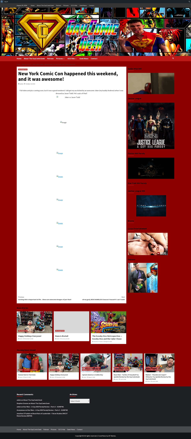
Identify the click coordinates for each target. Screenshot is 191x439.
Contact (91, 5)
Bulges (20, 370)
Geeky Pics (34, 370)
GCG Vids (74, 5)
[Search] (173, 58)
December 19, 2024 (29, 339)
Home (33, 5)
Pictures (66, 5)
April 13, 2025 (28, 377)
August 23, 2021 (108, 341)
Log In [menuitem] (6, 1)
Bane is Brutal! (61, 336)
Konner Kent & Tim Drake (27, 375)
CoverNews (102, 436)
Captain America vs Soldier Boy (92, 375)
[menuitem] (1, 1)
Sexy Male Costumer (87, 370)
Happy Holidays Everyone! (29, 336)
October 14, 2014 (30, 84)
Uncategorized (23, 69)
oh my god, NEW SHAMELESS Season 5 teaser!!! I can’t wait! (103, 298)
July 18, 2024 (155, 381)
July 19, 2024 (123, 379)
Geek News (83, 5)
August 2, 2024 (92, 377)
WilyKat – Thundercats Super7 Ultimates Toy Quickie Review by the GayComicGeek (158, 377)
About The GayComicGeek (45, 5)
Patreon (58, 5)
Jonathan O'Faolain (98, 341)
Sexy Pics (97, 370)
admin (21, 84)
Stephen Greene (22, 403)
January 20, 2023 (65, 339)
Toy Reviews (124, 367)
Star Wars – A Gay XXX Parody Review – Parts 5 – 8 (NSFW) (43, 407)
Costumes (27, 370)
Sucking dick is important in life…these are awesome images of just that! (44, 298)
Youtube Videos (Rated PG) (121, 370)
